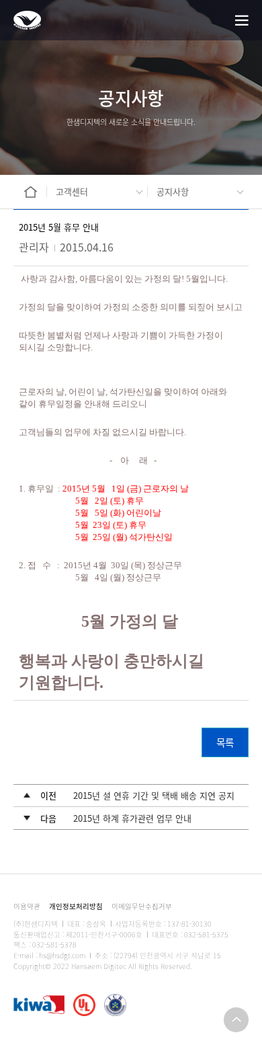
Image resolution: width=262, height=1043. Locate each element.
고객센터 (72, 191)
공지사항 (173, 191)
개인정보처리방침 (76, 906)
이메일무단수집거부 (142, 906)
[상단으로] (236, 1019)
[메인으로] (27, 20)
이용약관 (26, 906)
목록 (225, 742)
